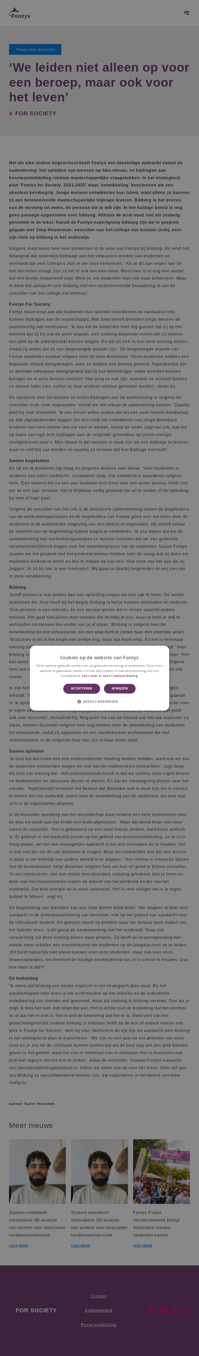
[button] (99, 701)
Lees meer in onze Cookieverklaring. (110, 676)
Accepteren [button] (81, 688)
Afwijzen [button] (120, 688)
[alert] (99, 678)
